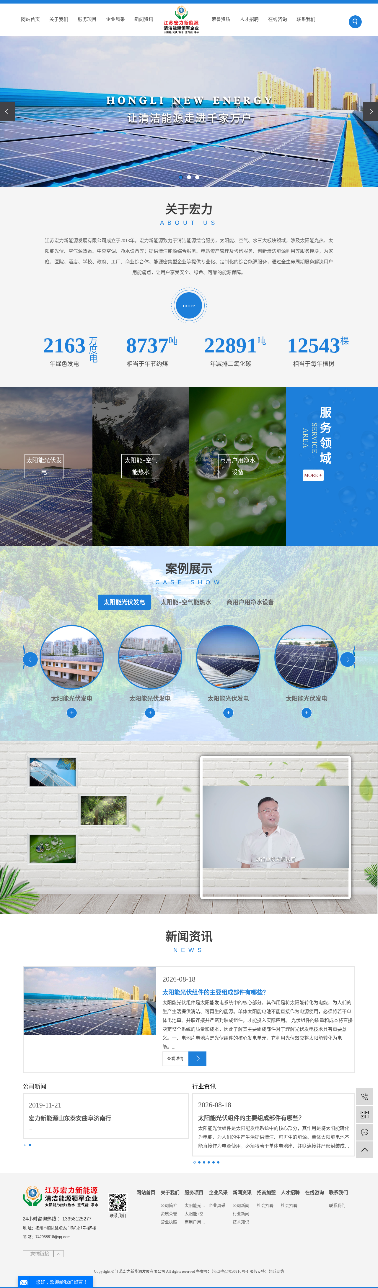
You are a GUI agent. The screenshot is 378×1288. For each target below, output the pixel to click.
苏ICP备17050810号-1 (230, 1271)
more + (313, 475)
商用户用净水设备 (250, 602)
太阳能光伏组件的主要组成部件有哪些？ (215, 992)
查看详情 (175, 1058)
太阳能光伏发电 (124, 602)
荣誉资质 (220, 19)
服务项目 (87, 19)
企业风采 (115, 19)
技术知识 (241, 1222)
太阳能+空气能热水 (186, 602)
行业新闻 (241, 1213)
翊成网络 (276, 1271)
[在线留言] (364, 1132)
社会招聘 (265, 1205)
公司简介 (169, 1205)
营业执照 (169, 1222)
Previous (30, 659)
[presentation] (7, 111)
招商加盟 (266, 1192)
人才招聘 (249, 19)
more (189, 305)
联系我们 (305, 19)
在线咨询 (277, 19)
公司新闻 (241, 1205)
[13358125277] (364, 1096)
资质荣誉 (169, 1213)
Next (347, 659)
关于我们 (58, 19)
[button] (181, 177)
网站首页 (30, 19)
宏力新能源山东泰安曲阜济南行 (70, 1118)
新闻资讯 (143, 19)
